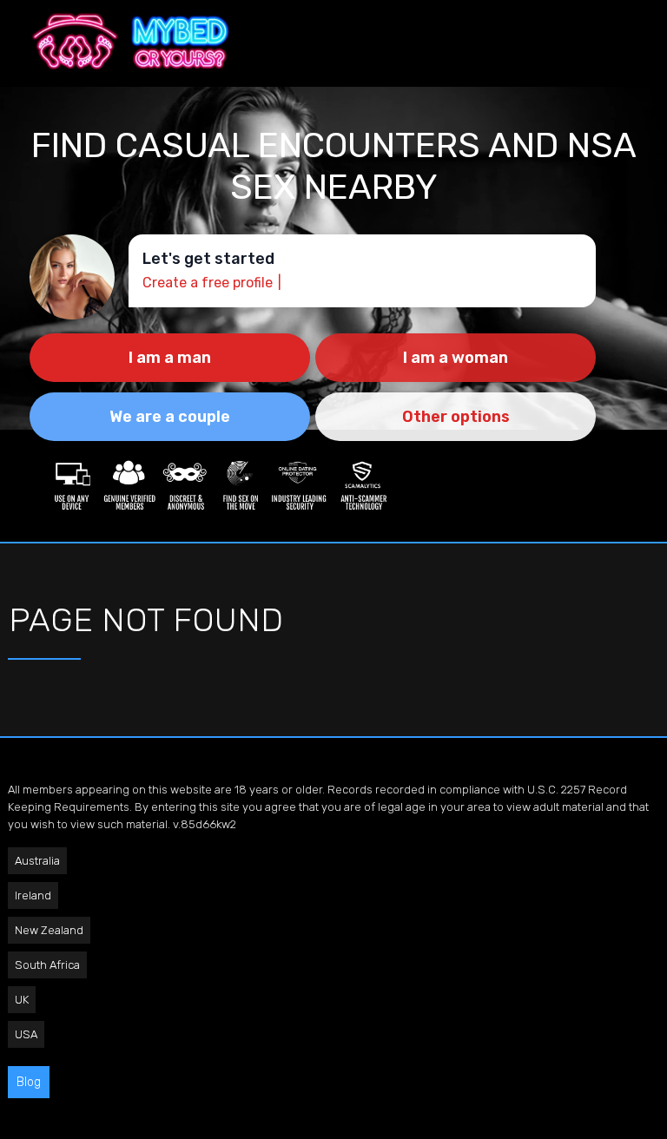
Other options (456, 416)
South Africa (47, 964)
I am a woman (455, 357)
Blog (29, 1082)
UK (22, 999)
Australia (37, 860)
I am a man (170, 357)
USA (26, 1034)
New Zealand (49, 930)
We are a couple (169, 416)
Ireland (33, 895)
